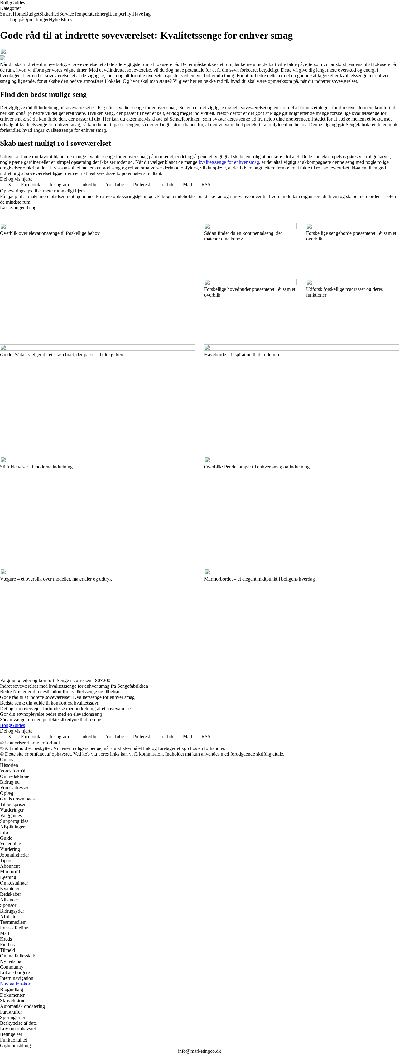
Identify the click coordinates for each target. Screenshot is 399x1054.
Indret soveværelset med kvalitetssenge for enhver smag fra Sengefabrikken (74, 686)
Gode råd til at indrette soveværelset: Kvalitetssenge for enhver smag (67, 697)
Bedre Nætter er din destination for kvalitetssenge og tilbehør (59, 691)
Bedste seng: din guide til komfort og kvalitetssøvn (49, 702)
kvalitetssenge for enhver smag (229, 162)
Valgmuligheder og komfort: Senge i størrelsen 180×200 (55, 680)
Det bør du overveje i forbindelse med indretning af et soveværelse (65, 708)
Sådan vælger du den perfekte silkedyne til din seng (50, 719)
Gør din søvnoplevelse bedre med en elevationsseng (51, 714)
